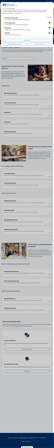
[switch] (50, 22)
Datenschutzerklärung (8, 13)
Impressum (18, 13)
